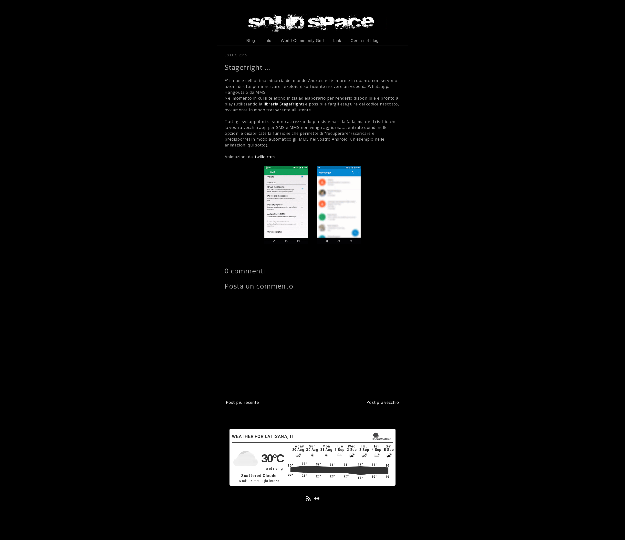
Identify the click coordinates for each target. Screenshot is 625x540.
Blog (250, 41)
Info (267, 41)
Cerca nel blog (365, 41)
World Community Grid (302, 41)
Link (337, 41)
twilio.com (265, 156)
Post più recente (242, 402)
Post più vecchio (382, 402)
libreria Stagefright (282, 104)
